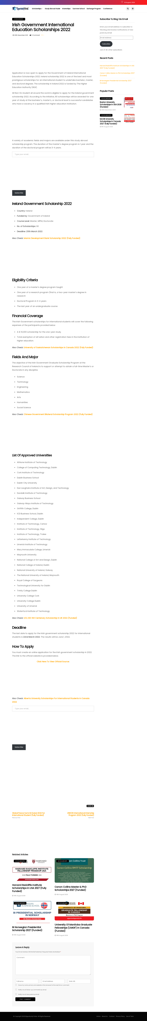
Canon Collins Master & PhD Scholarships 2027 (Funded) (70, 888)
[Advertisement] (53, 55)
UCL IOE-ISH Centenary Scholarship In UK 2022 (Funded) (50, 618)
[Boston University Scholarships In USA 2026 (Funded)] (129, 102)
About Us (105, 1016)
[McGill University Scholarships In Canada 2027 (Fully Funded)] (129, 119)
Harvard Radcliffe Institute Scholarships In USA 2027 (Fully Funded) (29, 888)
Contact (112, 1016)
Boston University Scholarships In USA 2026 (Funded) (110, 104)
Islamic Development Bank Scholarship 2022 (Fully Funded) (52, 238)
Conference (107, 8)
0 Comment (36, 35)
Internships (66, 8)
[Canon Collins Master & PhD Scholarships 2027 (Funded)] (74, 870)
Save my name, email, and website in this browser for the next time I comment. (44, 985)
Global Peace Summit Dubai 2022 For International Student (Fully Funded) (28, 815)
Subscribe (19, 193)
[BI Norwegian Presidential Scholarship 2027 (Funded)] (31, 911)
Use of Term (130, 1016)
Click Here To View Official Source (53, 661)
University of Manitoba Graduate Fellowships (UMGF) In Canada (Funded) (73, 927)
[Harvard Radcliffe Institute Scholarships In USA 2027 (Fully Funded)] (31, 869)
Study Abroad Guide (52, 8)
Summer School (79, 8)
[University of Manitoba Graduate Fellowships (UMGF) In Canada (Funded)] (74, 910)
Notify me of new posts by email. (28, 994)
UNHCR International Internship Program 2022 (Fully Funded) (80, 815)
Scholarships (36, 8)
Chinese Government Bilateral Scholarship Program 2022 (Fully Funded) (58, 414)
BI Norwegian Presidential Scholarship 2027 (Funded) (27, 929)
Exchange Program (94, 8)
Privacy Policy (120, 1016)
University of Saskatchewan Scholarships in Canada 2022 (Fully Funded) (58, 347)
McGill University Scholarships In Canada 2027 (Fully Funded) (110, 121)
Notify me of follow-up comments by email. (32, 990)
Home (98, 1016)
